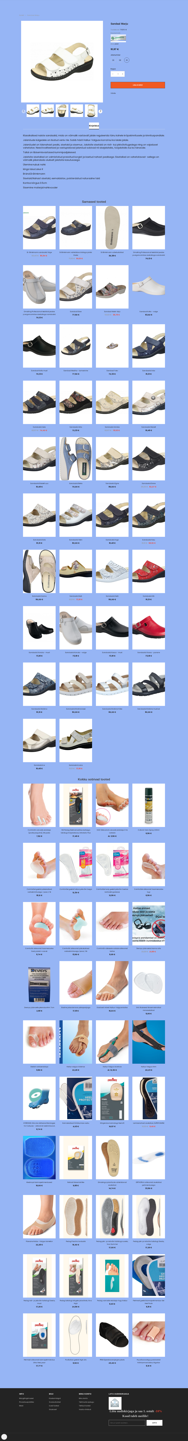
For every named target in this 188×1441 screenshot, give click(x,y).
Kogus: (113, 69)
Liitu (154, 1423)
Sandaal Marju (33, 15)
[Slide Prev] (24, 111)
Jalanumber (115, 55)
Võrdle (113, 93)
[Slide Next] (100, 111)
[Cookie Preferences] (4, 1437)
